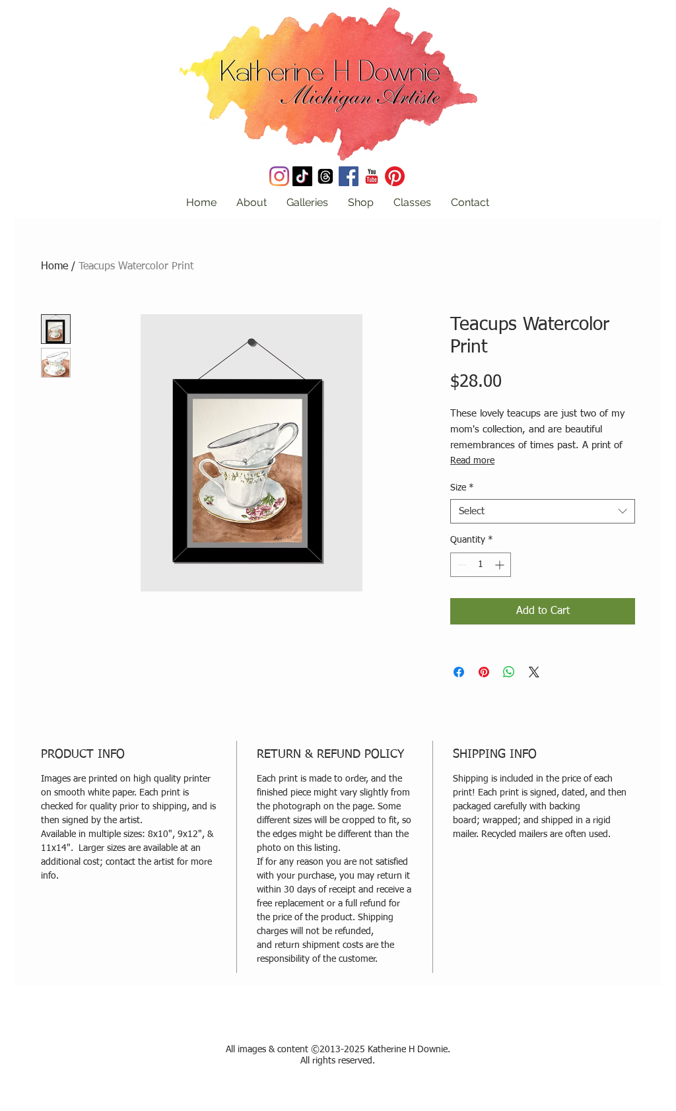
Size (462, 487)
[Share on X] (534, 672)
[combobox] (542, 511)
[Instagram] (279, 176)
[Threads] (325, 176)
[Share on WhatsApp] (509, 672)
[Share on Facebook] (459, 672)
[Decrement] (460, 564)
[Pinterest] (395, 176)
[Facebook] (348, 176)
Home (54, 266)
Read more (472, 460)
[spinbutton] (480, 564)
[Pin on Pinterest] (484, 672)
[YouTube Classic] (372, 176)
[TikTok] (302, 176)
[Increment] (500, 564)
